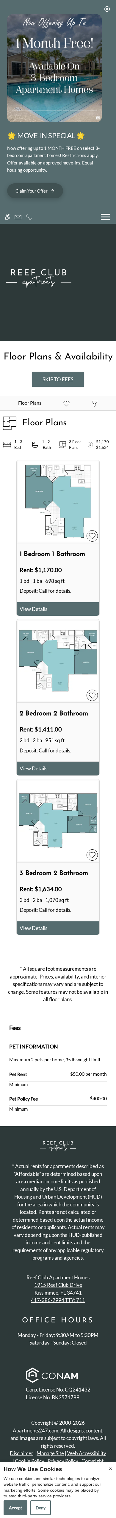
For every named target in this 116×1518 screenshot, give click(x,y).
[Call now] (29, 217)
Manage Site (50, 1453)
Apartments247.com (35, 1430)
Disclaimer (21, 1453)
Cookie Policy (29, 1461)
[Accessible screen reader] (7, 217)
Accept (15, 1507)
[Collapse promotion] (107, 9)
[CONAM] (52, 1376)
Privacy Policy (63, 1461)
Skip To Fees (58, 379)
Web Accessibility (86, 1453)
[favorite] (92, 536)
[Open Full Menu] (105, 217)
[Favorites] (66, 403)
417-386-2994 (58, 1300)
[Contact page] (17, 217)
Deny (41, 1507)
